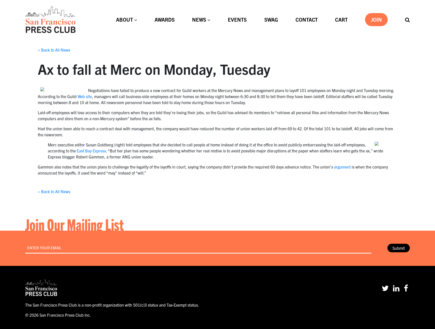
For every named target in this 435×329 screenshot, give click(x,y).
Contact (307, 19)
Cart (341, 19)
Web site (85, 96)
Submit (398, 248)
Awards (165, 19)
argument (342, 166)
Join (376, 19)
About (124, 19)
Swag (271, 19)
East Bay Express (91, 150)
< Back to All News (54, 49)
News (199, 19)
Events (237, 19)
